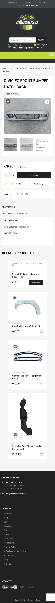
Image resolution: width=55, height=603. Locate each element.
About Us (8, 513)
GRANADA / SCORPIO (19, 373)
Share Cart (8, 555)
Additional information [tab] (14, 213)
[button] (47, 102)
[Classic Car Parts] (27, 31)
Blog (6, 517)
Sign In (27, 6)
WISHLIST (27, 2)
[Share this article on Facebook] (17, 194)
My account (9, 543)
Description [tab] (8, 207)
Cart (5, 522)
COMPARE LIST (42, 2)
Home (4, 68)
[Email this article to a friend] (26, 194)
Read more (36, 283)
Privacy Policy (10, 547)
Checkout (8, 526)
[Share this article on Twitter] (21, 194)
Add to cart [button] (41, 331)
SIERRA (14, 271)
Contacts (8, 534)
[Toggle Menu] (52, 55)
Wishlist (7, 564)
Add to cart (34, 175)
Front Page (8, 539)
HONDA (16, 68)
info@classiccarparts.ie (19, 48)
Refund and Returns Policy (15, 551)
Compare (8, 530)
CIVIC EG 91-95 (26, 68)
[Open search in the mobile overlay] (27, 40)
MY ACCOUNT (13, 2)
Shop (10, 68)
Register (34, 6)
